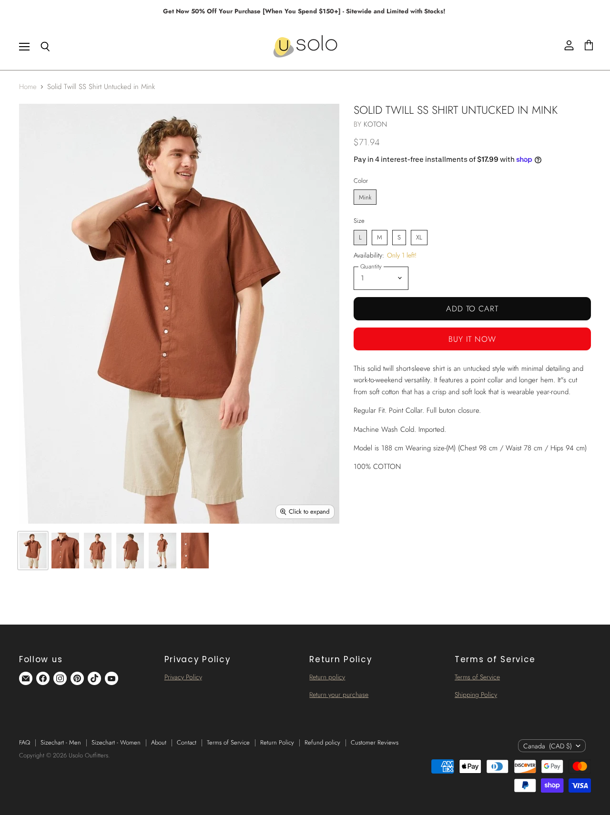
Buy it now (472, 339)
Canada (547, 746)
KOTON (375, 124)
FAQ (24, 742)
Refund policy (322, 742)
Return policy (327, 677)
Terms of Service (477, 677)
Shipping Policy (476, 694)
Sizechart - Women (116, 742)
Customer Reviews (374, 742)
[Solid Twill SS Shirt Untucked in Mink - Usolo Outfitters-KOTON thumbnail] (33, 550)
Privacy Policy (183, 677)
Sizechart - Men (61, 742)
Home (28, 87)
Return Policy (277, 742)
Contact (186, 742)
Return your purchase (338, 694)
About (158, 742)
